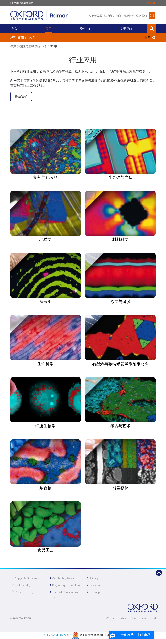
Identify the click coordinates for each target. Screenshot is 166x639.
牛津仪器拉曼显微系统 (25, 46)
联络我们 (141, 15)
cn (152, 15)
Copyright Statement (27, 578)
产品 (14, 28)
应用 (48, 28)
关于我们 (126, 28)
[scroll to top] (159, 573)
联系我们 (21, 96)
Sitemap (95, 592)
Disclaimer (96, 585)
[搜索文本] (142, 28)
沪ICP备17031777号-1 (58, 635)
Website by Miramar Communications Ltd (131, 618)
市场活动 (129, 15)
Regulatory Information (66, 585)
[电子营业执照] (75, 635)
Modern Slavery (24, 592)
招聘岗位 (109, 15)
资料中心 (86, 28)
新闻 (119, 15)
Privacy (94, 578)
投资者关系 (95, 15)
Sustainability (23, 585)
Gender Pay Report (63, 578)
